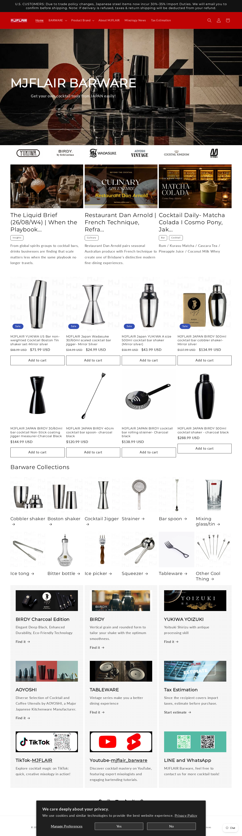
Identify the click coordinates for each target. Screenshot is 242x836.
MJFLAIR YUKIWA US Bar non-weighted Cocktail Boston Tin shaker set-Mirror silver (35, 340)
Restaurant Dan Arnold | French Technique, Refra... (120, 222)
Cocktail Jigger (102, 518)
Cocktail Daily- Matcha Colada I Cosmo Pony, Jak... (192, 222)
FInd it (95, 712)
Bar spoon (170, 518)
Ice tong (19, 573)
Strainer (131, 518)
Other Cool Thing (208, 576)
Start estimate (175, 712)
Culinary (91, 237)
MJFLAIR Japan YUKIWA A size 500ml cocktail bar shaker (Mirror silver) (146, 340)
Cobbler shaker (27, 518)
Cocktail (175, 237)
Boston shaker (64, 518)
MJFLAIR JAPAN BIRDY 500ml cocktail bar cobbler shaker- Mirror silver (202, 340)
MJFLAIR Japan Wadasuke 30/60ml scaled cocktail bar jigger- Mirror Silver (88, 340)
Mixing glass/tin (205, 521)
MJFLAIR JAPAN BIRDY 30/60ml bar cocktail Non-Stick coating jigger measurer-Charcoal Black (36, 432)
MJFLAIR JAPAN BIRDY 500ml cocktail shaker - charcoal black (203, 430)
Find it (21, 642)
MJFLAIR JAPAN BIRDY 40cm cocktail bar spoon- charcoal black (90, 432)
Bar (163, 237)
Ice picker (96, 573)
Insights (17, 237)
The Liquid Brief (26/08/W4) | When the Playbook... (43, 222)
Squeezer (132, 573)
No (171, 826)
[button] (57, 20)
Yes (119, 826)
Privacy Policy (186, 816)
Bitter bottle (61, 573)
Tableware (171, 573)
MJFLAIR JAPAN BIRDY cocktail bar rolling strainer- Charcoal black (147, 432)
